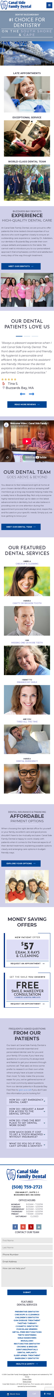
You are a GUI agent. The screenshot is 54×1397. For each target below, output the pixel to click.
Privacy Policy (27, 1379)
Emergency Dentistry (27, 1358)
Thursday (16, 1211)
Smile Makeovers (27, 1338)
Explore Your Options (19, 863)
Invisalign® (27, 1341)
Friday (15, 1214)
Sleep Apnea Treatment (27, 1355)
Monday (15, 1204)
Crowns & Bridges (27, 1346)
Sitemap (25, 1374)
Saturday (21, 1216)
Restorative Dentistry (27, 1344)
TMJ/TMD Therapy (27, 1323)
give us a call (25, 1090)
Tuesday (16, 1207)
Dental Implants (27, 1352)
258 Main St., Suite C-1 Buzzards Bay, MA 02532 (27, 1193)
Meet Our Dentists (19, 266)
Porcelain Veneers (27, 1329)
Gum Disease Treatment (27, 1320)
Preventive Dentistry (27, 1311)
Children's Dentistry (27, 1317)
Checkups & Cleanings (27, 1314)
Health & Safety (25, 1364)
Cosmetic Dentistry (27, 1326)
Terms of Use (27, 1381)
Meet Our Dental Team (19, 527)
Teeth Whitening (27, 1335)
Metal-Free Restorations (27, 1332)
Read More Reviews (25, 404)
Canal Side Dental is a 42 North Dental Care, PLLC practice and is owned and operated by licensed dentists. (27, 1385)
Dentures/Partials (27, 1349)
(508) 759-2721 (27, 1187)
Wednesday (17, 1209)
